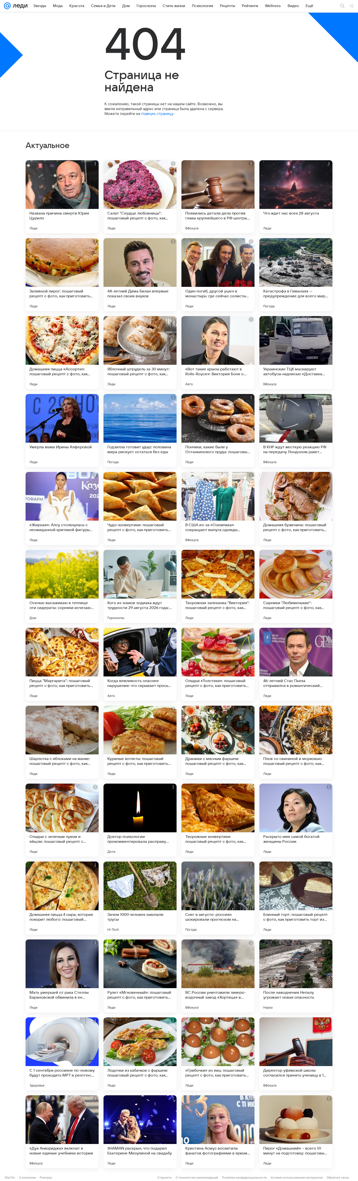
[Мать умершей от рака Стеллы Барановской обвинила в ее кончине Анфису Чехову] (62, 975)
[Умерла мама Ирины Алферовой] (62, 430)
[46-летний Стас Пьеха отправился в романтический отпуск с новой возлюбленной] (295, 664)
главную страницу (157, 113)
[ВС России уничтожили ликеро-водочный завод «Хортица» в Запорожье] (217, 975)
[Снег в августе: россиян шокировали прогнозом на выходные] (217, 898)
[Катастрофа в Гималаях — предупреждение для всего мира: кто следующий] (295, 274)
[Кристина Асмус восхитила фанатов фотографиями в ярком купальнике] (217, 1131)
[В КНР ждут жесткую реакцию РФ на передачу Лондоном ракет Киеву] (295, 430)
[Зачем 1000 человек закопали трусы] (140, 898)
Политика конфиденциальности (244, 1177)
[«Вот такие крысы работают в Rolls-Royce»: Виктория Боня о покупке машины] (217, 352)
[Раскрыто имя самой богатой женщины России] (295, 820)
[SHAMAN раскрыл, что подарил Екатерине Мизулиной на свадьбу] (140, 1131)
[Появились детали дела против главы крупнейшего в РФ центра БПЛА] (217, 196)
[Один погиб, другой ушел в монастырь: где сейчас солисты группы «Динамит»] (217, 274)
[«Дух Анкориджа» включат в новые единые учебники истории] (62, 1131)
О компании (27, 1177)
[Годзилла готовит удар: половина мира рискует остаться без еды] (140, 430)
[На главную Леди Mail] (19, 6)
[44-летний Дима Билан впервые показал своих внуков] (140, 274)
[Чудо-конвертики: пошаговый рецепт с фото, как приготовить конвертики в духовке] (140, 508)
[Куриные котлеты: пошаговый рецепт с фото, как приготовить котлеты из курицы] (140, 742)
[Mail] (7, 6)
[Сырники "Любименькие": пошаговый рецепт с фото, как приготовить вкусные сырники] (295, 586)
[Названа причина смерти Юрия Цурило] (62, 196)
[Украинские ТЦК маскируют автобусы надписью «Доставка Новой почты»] (295, 352)
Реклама (46, 1177)
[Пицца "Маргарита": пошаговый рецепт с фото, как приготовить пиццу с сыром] (62, 664)
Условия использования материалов (297, 1177)
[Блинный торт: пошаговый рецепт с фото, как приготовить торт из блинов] (295, 898)
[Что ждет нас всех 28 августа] (295, 196)
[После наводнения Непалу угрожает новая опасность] (295, 975)
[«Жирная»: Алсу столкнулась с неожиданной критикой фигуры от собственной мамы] (62, 508)
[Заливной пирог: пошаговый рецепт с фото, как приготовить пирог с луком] (62, 274)
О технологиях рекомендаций (197, 1177)
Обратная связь (338, 1177)
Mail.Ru (10, 1177)
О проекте (164, 1177)
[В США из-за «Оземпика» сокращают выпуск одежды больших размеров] (217, 508)
